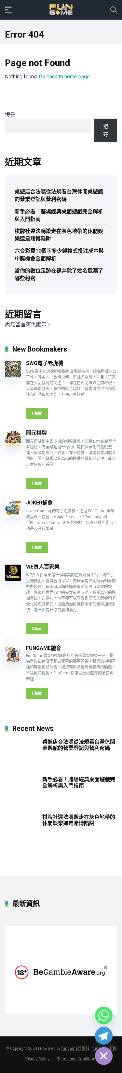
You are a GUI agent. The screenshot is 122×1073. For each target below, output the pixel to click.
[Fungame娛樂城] (61, 9)
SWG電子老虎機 (44, 363)
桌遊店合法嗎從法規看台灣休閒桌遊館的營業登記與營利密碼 (59, 195)
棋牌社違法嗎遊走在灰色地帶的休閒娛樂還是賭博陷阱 (59, 235)
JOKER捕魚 (39, 503)
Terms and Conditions (77, 1058)
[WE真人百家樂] (13, 579)
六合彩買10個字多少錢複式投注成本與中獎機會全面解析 (59, 254)
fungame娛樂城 (75, 1048)
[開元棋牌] (13, 445)
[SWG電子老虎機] (13, 375)
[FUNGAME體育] (13, 660)
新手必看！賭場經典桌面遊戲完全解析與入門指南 (59, 215)
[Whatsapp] (104, 1015)
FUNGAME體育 (43, 648)
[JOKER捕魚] (13, 515)
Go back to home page (64, 77)
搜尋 (10, 115)
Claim (37, 413)
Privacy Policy (36, 1058)
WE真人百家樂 (43, 567)
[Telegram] (104, 1036)
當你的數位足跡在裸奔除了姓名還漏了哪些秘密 (59, 274)
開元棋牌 (36, 433)
